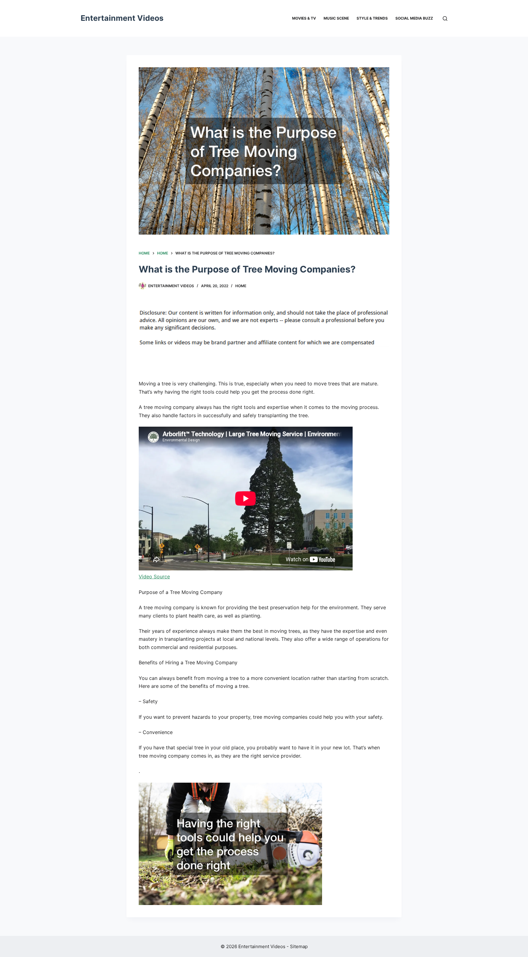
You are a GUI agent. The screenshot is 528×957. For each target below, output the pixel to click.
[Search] (445, 18)
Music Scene (336, 18)
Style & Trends (372, 18)
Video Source (154, 576)
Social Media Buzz (414, 18)
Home (240, 286)
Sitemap (299, 946)
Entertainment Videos (122, 18)
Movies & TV (304, 18)
